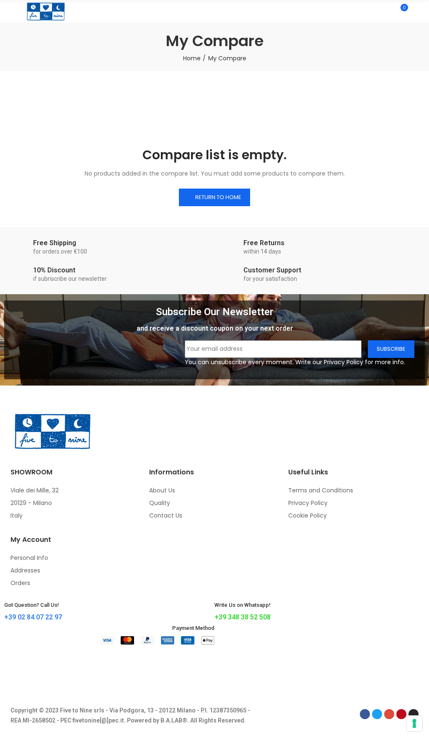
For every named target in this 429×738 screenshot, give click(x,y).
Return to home (218, 197)
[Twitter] (377, 714)
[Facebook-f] (365, 714)
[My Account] (416, 11)
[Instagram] (413, 714)
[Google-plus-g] (389, 714)
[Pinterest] (401, 714)
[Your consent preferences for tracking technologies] (414, 723)
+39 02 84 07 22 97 (33, 617)
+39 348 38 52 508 (242, 617)
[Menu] (12, 11)
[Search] (386, 11)
